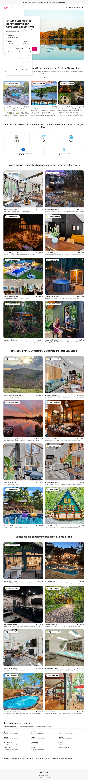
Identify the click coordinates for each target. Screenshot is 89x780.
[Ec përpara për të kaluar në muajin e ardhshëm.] (29, 48)
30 (29, 69)
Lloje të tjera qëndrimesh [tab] (26, 726)
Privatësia (41, 777)
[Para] (47, 77)
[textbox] (14, 43)
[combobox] (22, 37)
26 (16, 69)
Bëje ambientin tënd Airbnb (74, 7)
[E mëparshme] (40, 77)
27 (19, 69)
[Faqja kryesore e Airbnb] (7, 7)
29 (26, 69)
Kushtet (47, 777)
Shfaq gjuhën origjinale (58, 2)
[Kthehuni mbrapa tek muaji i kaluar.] (9, 48)
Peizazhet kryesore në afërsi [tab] (44, 726)
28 (22, 69)
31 (9, 73)
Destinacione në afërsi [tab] (9, 726)
